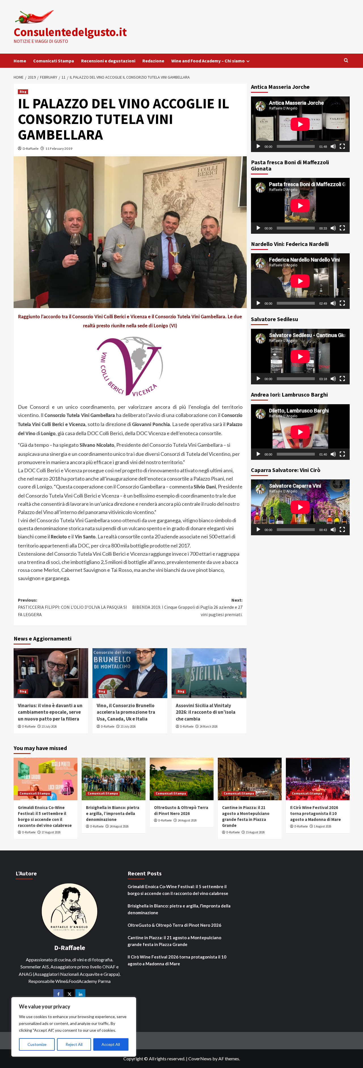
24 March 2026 (209, 726)
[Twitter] (69, 994)
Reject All (74, 1044)
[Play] (258, 146)
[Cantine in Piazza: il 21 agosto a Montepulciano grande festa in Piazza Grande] (250, 779)
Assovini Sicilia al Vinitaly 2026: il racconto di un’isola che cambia (205, 712)
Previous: (72, 607)
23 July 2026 (49, 726)
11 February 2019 (58, 148)
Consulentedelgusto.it (70, 32)
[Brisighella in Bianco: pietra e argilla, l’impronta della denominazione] (113, 779)
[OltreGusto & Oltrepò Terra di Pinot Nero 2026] (182, 779)
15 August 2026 (255, 832)
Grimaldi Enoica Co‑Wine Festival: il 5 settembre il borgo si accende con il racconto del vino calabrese (178, 890)
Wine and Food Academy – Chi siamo (208, 61)
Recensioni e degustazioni (108, 61)
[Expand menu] (248, 61)
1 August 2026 (322, 826)
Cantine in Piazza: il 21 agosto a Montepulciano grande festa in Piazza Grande (174, 941)
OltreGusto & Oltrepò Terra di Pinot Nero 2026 (174, 925)
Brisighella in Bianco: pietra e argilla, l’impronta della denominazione (112, 813)
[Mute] (333, 146)
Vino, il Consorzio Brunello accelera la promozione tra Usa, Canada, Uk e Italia (126, 712)
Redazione (153, 61)
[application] (300, 124)
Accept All (111, 1044)
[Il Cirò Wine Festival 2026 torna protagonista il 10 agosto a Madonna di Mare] (318, 779)
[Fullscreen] (342, 146)
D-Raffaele (31, 148)
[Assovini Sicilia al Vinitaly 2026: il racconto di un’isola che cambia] (209, 673)
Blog (23, 92)
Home (20, 61)
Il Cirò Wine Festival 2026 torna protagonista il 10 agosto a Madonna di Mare (315, 813)
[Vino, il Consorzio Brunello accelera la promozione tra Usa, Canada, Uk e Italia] (129, 673)
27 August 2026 (51, 832)
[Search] (346, 61)
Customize (37, 1044)
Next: (187, 607)
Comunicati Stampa (53, 61)
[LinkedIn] (80, 994)
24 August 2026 (119, 826)
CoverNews (200, 1058)
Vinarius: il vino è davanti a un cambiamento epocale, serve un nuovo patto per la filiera (50, 712)
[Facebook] (58, 994)
